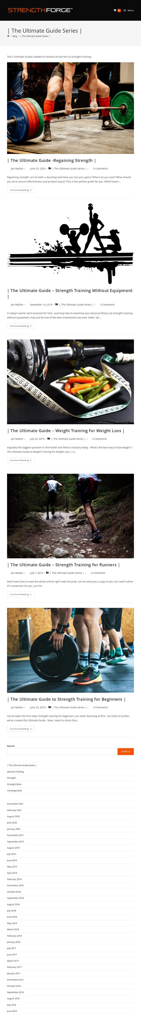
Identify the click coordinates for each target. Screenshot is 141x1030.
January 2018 (13, 942)
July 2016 (11, 1004)
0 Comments (100, 168)
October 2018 (14, 891)
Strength (11, 777)
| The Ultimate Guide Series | (35, 36)
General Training (15, 771)
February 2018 (14, 935)
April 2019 (12, 872)
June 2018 (12, 916)
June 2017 (12, 954)
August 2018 (13, 904)
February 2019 (14, 879)
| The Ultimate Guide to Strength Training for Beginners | (66, 699)
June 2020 (12, 822)
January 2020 (13, 828)
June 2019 (12, 860)
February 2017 (14, 967)
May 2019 (12, 866)
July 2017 (11, 948)
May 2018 (12, 923)
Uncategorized (14, 790)
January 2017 (13, 973)
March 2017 (13, 960)
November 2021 (15, 803)
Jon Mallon (17, 168)
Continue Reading (22, 190)
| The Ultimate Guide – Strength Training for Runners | (63, 564)
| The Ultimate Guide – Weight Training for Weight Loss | (66, 430)
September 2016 (15, 992)
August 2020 (13, 816)
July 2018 (11, 910)
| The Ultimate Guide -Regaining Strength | (51, 160)
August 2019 (13, 847)
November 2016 (15, 979)
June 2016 (12, 1011)
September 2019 (15, 841)
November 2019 (15, 835)
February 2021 (14, 810)
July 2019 (11, 854)
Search (11, 745)
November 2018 (15, 885)
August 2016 (13, 998)
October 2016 (14, 986)
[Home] (8, 36)
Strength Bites (14, 784)
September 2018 (15, 898)
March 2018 (13, 929)
